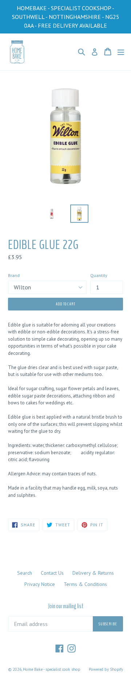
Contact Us (52, 573)
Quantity (98, 275)
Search (24, 573)
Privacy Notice (39, 584)
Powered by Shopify (106, 669)
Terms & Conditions (85, 584)
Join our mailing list (65, 606)
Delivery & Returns (93, 573)
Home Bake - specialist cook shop (51, 669)
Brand (14, 275)
